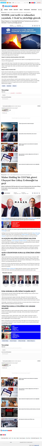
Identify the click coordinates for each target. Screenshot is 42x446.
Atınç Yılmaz (28, 438)
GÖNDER (38, 105)
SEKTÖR (10, 9)
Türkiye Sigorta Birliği (4, 438)
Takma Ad (3, 91)
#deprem (14, 85)
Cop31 (9, 438)
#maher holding (5, 340)
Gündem (8, 12)
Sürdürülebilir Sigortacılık (35, 438)
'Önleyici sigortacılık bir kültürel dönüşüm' (26, 123)
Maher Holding (25, 234)
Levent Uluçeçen (15, 240)
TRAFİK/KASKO (27, 9)
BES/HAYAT (16, 9)
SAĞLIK (20, 9)
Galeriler (18, 2)
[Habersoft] (36, 445)
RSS (11, 442)
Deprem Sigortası (22, 438)
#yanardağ (9, 85)
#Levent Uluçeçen (13, 340)
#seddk (3, 85)
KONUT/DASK (34, 9)
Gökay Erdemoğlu (36, 233)
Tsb (12, 438)
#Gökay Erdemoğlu (21, 340)
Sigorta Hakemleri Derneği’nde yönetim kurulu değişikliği (29, 164)
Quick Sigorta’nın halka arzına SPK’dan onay (26, 419)
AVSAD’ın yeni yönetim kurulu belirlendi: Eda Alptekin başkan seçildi (28, 144)
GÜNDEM (6, 9)
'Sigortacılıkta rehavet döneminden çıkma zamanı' (28, 133)
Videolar (15, 2)
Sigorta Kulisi (4, 12)
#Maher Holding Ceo (31, 340)
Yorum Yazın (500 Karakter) (6, 97)
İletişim (27, 2)
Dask (14, 438)
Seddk (17, 438)
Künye (25, 2)
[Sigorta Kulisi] (6, 430)
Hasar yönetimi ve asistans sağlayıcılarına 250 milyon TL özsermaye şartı (29, 155)
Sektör (8, 174)
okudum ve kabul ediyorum (12, 106)
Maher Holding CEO (11, 268)
